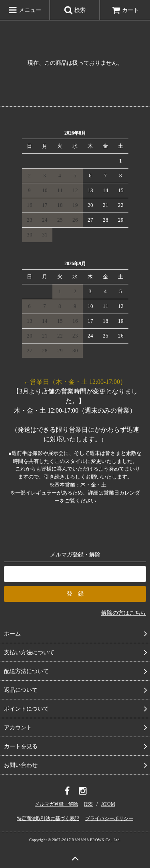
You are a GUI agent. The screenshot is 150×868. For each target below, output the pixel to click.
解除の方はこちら (123, 613)
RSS (88, 804)
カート (130, 10)
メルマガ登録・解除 (56, 804)
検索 (79, 10)
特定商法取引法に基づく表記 (48, 818)
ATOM (108, 804)
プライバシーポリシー (109, 818)
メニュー (29, 10)
